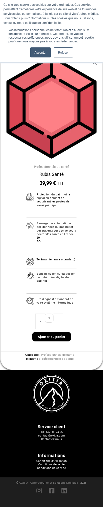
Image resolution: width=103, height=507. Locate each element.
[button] (95, 62)
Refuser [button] (63, 52)
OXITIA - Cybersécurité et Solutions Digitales (48, 482)
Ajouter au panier (52, 337)
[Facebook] (51, 490)
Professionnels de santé (51, 167)
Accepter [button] (40, 52)
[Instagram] (39, 490)
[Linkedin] (64, 490)
